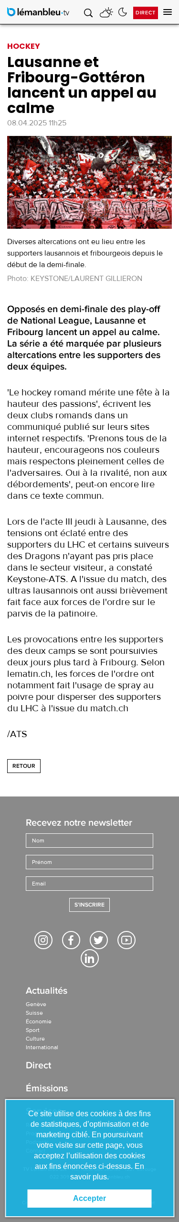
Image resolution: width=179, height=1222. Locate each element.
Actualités (46, 992)
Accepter (89, 1198)
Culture (35, 1039)
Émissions (47, 1089)
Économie (39, 1021)
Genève (36, 1004)
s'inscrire (89, 904)
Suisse (34, 1013)
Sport (33, 1030)
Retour (23, 766)
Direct (146, 13)
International (42, 1047)
